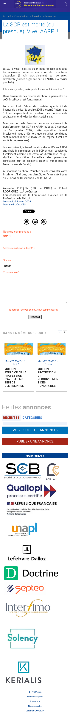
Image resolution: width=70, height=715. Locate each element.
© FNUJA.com (35, 692)
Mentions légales (35, 697)
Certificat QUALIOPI (35, 711)
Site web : (8, 260)
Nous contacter (35, 706)
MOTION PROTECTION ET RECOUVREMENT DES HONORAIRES (48, 377)
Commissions (21, 16)
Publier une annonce (35, 441)
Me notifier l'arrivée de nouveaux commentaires (32, 310)
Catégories (32, 417)
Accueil (7, 16)
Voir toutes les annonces (35, 430)
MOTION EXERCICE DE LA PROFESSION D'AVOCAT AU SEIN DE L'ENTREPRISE (15, 377)
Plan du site (35, 701)
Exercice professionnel (44, 16)
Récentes (11, 417)
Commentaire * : (11, 272)
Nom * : (7, 236)
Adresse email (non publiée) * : (19, 248)
